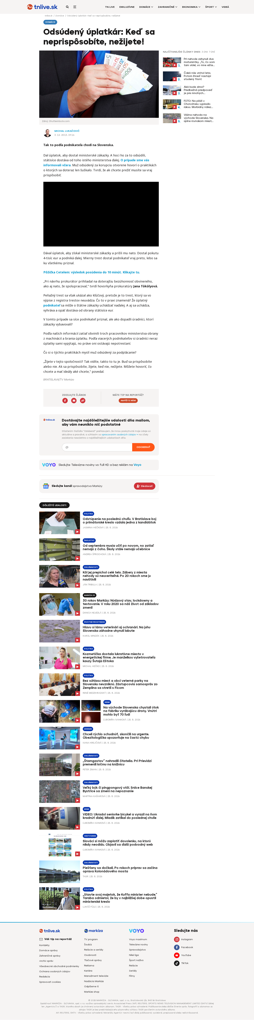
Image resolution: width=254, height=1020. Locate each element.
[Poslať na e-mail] (73, 400)
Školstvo (89, 540)
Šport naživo (136, 960)
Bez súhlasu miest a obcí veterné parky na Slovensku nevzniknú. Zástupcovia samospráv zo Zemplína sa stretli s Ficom (120, 684)
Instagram (187, 939)
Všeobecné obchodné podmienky (59, 966)
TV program (91, 939)
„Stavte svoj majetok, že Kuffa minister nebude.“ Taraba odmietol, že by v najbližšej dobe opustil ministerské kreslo (120, 898)
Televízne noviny (138, 944)
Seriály (133, 970)
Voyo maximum (138, 939)
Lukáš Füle (89, 906)
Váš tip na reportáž (58, 939)
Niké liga (134, 955)
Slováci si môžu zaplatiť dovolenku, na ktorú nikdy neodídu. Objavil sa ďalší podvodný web (118, 842)
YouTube (186, 955)
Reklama (89, 965)
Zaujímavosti (91, 567)
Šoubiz (88, 944)
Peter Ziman (90, 769)
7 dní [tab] (212, 52)
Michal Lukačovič (66, 131)
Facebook (187, 947)
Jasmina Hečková (93, 527)
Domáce (144, 7)
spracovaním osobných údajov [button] (119, 434)
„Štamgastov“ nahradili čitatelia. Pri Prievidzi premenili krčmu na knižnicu (117, 762)
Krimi (107, 702)
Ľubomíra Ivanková (114, 719)
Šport (209, 7)
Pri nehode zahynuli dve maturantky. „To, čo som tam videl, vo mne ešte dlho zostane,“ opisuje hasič (199, 62)
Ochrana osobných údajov (54, 971)
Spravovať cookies (50, 982)
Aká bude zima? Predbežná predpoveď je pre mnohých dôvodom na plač (198, 90)
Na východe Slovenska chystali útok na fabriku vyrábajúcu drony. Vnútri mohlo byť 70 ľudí (131, 711)
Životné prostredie (94, 622)
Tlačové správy (93, 960)
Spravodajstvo (137, 949)
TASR (85, 876)
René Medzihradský (94, 693)
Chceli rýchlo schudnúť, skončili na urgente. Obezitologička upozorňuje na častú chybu (116, 736)
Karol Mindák (91, 636)
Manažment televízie (96, 975)
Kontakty (44, 945)
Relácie (133, 965)
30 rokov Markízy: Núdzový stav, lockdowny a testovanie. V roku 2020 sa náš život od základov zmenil (121, 604)
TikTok (184, 963)
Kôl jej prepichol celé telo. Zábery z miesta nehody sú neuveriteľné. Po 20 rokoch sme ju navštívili (117, 576)
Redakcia (44, 976)
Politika (88, 514)
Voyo (137, 465)
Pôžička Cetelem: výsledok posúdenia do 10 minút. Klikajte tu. (91, 272)
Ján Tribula (90, 584)
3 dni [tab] (205, 52)
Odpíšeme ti (91, 986)
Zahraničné (166, 7)
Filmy (132, 975)
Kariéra (88, 970)
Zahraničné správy (49, 955)
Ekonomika (189, 7)
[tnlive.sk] (42, 7)
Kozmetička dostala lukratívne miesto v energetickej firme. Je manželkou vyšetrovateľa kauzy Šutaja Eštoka (119, 657)
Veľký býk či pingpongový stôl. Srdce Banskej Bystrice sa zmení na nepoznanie (117, 789)
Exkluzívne (126, 7)
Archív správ (46, 960)
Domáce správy (48, 950)
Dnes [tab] (197, 52)
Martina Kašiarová (94, 796)
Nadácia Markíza (94, 981)
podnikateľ (51, 305)
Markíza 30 (89, 595)
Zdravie (88, 729)
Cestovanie (90, 836)
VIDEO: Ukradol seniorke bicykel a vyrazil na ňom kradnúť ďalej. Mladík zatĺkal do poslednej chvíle (120, 816)
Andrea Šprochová (94, 554)
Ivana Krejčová (92, 742)
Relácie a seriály (93, 949)
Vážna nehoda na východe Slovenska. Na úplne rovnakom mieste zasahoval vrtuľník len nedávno (198, 118)
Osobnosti (90, 955)
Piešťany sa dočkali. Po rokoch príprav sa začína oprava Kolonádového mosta (120, 869)
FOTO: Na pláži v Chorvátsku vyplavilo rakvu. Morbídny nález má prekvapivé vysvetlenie (197, 104)
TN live (110, 7)
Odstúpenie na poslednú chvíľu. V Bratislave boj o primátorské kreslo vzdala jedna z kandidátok (119, 520)
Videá (225, 7)
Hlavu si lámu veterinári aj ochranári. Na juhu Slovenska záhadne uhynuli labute (116, 629)
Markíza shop (91, 991)
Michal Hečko (91, 666)
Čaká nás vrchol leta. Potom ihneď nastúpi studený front (197, 76)
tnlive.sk (49, 15)
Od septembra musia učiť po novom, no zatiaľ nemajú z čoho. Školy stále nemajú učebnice (118, 547)
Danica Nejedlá (92, 612)
